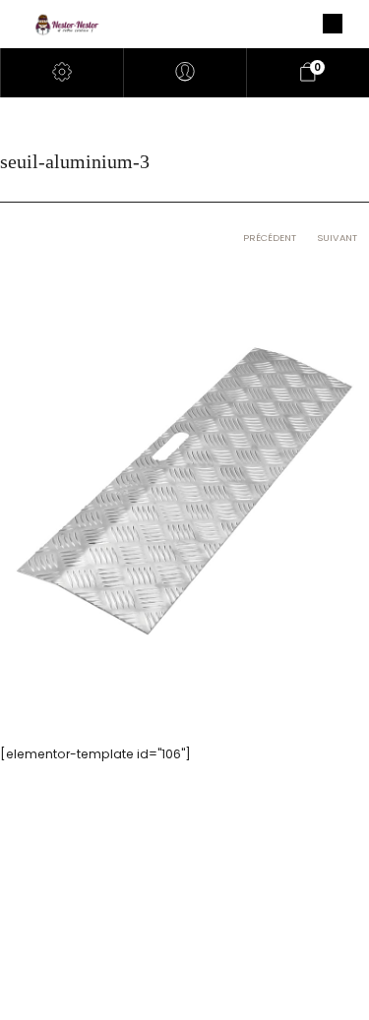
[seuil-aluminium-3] (184, 490)
